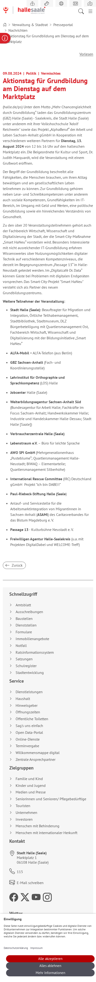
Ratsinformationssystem (35, 652)
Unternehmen (26, 812)
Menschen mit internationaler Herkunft (46, 832)
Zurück (17, 565)
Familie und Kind (29, 778)
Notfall (21, 645)
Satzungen (24, 659)
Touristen (23, 805)
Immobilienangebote (32, 638)
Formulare (24, 632)
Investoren (24, 819)
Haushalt (23, 698)
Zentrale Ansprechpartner (35, 759)
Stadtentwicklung (30, 672)
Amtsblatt (23, 605)
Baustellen (24, 618)
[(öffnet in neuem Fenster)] (90, 3)
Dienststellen (26, 625)
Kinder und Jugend (31, 785)
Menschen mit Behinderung (37, 825)
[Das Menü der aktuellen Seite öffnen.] (90, 11)
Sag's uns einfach (29, 725)
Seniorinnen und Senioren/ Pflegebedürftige (51, 798)
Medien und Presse (31, 792)
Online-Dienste (28, 739)
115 (20, 871)
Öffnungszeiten (28, 712)
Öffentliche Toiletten (32, 718)
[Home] (5, 24)
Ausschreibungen (29, 611)
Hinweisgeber (27, 705)
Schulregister (26, 665)
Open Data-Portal (29, 732)
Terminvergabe (27, 745)
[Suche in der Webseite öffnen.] (82, 11)
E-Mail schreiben (30, 882)
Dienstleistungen (29, 691)
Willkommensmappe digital (38, 752)
